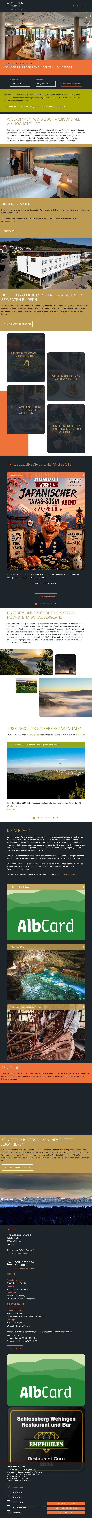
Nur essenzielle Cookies (66, 1503)
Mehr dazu (11, 809)
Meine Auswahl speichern (66, 1508)
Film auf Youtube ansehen (17, 324)
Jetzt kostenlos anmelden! (18, 1167)
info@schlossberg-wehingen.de (20, 1253)
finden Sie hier (33, 735)
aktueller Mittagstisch (30, 106)
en (77, 6)
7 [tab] (58, 818)
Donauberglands (76, 637)
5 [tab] (52, 604)
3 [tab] (88, 46)
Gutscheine (15, 1348)
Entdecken (9, 231)
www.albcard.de (69, 874)
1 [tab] (88, 37)
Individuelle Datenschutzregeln (18, 1478)
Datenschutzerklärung (14, 1480)
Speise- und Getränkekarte (53, 106)
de (73, 6)
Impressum (26, 1480)
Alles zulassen (66, 1513)
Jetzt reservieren (46, 596)
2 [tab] (88, 42)
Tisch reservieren (11, 106)
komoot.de (80, 735)
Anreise (14, 79)
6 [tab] (56, 604)
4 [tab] (48, 604)
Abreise (39, 79)
